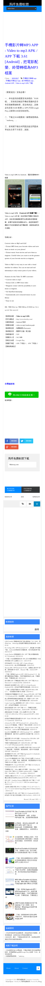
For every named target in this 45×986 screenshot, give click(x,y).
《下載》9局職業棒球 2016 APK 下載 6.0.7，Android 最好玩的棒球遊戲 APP (26, 916)
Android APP (9, 83)
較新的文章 (8, 497)
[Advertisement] (22, 26)
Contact (25, 968)
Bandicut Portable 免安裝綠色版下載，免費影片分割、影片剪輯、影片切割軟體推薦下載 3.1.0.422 (26, 850)
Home (8, 968)
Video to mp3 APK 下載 (24, 83)
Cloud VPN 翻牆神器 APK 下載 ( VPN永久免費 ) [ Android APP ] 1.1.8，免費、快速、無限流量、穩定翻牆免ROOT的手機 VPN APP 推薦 (23, 760)
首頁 (22, 497)
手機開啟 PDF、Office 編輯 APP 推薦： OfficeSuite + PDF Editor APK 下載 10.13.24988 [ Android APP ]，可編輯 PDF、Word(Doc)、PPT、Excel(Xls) (22, 771)
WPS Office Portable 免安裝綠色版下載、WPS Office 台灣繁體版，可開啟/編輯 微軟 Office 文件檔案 (26, 881)
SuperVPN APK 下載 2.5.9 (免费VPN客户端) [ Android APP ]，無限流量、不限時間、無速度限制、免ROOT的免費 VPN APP (22, 749)
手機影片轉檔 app (29, 78)
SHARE (14, 441)
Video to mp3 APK (11, 213)
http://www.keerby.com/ (24, 319)
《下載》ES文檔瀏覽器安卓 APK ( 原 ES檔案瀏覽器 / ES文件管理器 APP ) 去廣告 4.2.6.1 (26, 860)
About (16, 968)
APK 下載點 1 (21, 343)
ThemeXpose (9, 981)
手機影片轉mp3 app (13, 81)
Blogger (40, 981)
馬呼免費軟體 (19, 4)
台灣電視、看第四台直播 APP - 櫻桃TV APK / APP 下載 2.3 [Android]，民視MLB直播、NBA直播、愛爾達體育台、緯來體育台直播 (21, 827)
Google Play (20, 340)
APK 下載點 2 (33, 343)
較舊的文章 (36, 497)
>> (40, 799)
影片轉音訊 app (27, 81)
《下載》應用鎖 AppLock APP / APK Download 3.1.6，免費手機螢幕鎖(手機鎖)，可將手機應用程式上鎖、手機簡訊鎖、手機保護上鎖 (22, 676)
